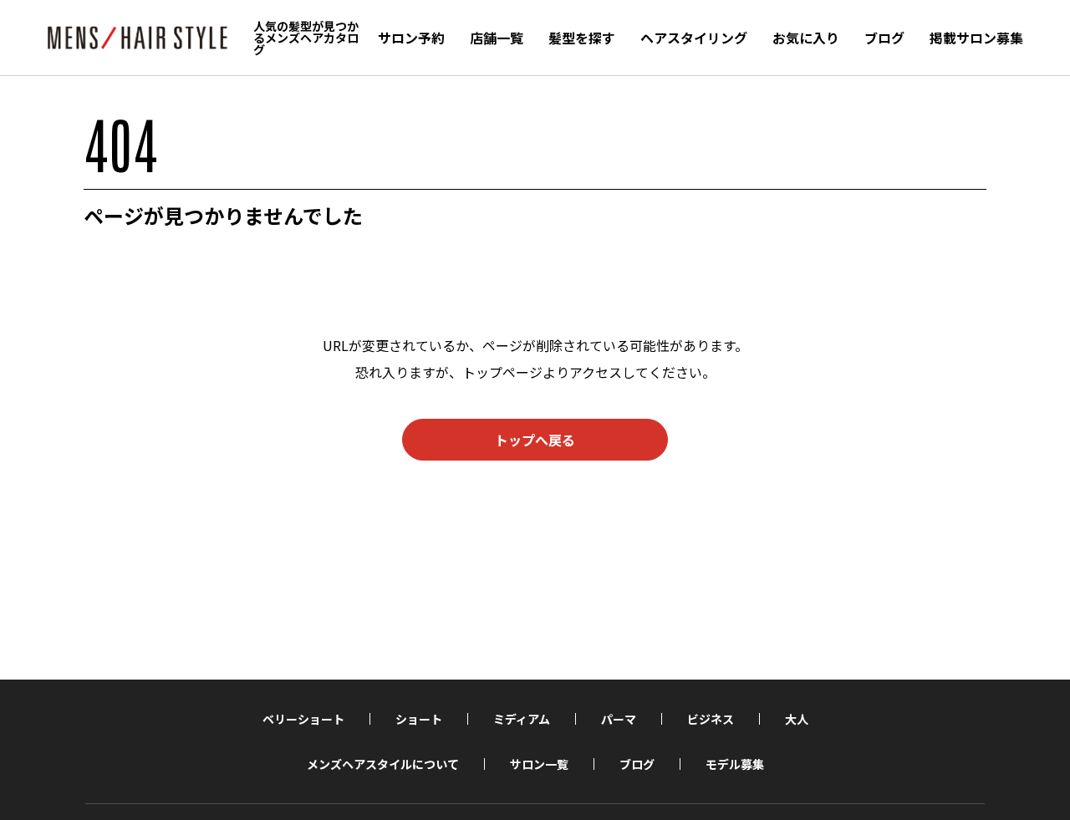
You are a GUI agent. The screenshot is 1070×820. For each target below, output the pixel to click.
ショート (418, 719)
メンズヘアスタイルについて (383, 764)
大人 (796, 719)
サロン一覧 (539, 764)
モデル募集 (735, 764)
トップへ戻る (535, 440)
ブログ (884, 38)
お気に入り (805, 38)
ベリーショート (303, 719)
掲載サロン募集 (976, 38)
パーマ (618, 719)
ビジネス (710, 719)
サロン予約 (411, 38)
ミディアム (521, 719)
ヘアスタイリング (693, 38)
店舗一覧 (496, 38)
